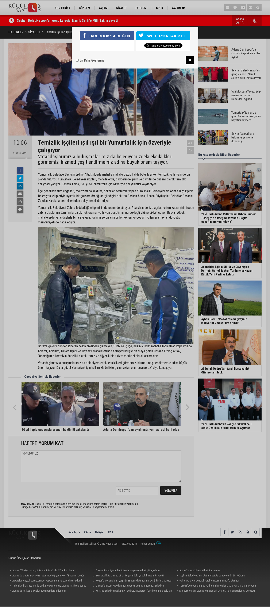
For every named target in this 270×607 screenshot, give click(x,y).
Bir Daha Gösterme (91, 60)
